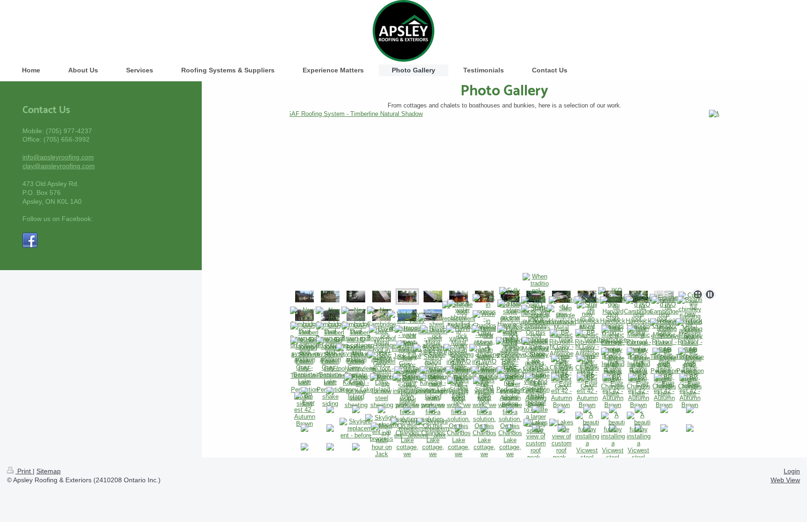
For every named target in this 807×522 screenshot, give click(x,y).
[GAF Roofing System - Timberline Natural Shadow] (504, 197)
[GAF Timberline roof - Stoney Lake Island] (382, 372)
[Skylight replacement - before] (356, 428)
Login (792, 471)
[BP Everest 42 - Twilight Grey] (561, 372)
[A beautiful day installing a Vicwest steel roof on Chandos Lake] (587, 447)
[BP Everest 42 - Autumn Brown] (535, 390)
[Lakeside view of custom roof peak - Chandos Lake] (536, 447)
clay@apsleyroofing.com (58, 166)
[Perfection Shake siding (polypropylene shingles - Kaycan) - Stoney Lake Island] (355, 372)
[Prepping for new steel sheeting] (356, 390)
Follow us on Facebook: (57, 218)
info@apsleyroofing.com (58, 157)
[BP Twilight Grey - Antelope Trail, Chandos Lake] (561, 353)
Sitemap (48, 471)
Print (24, 471)
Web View (785, 480)
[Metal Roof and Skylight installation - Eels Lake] (356, 296)
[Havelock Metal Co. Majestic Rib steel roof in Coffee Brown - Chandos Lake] (304, 296)
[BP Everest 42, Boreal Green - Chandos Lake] (664, 372)
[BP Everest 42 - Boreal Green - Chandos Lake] (613, 372)
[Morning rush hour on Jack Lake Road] (381, 447)
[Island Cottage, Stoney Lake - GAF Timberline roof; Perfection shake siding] (330, 296)
